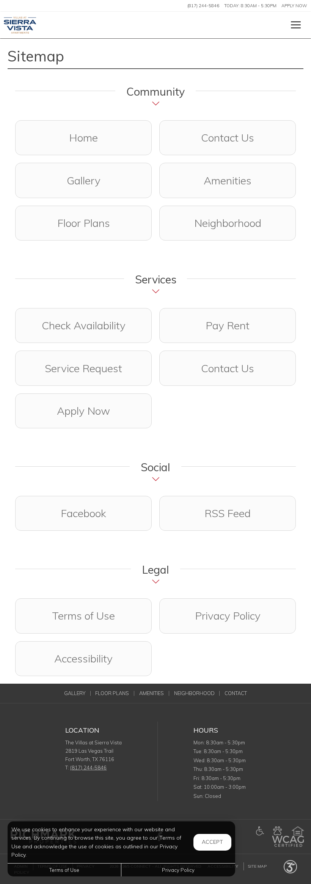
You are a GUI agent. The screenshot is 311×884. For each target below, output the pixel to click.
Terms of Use (83, 615)
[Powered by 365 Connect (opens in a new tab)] (290, 866)
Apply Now (294, 5)
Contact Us (227, 137)
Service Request (83, 368)
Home (83, 137)
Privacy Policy (228, 615)
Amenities (227, 180)
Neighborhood (227, 223)
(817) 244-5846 (203, 5)
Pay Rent (228, 325)
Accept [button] (212, 841)
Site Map (257, 866)
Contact (236, 693)
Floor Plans (83, 223)
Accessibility (83, 658)
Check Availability (84, 325)
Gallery (84, 180)
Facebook (106, 513)
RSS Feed (227, 513)
